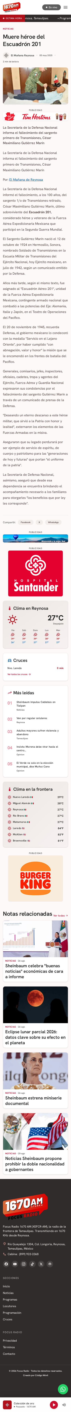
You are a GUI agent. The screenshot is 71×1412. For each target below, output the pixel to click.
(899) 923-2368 (29, 1254)
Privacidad (10, 1341)
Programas (10, 1299)
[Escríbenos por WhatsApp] (63, 1389)
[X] (41, 1264)
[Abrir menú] (65, 7)
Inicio (6, 1286)
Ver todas (59, 915)
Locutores (9, 1306)
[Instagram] (23, 1264)
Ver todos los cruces (17, 674)
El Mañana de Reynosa (26, 179)
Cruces (7, 1319)
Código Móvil (41, 1375)
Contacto (9, 1354)
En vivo (53, 7)
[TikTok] (32, 1264)
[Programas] (50, 1264)
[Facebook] (6, 1264)
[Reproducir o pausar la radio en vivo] (54, 1405)
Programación (12, 1313)
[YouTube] (15, 1264)
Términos (9, 1347)
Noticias (8, 28)
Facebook (26, 522)
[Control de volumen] (64, 1405)
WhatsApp (53, 522)
